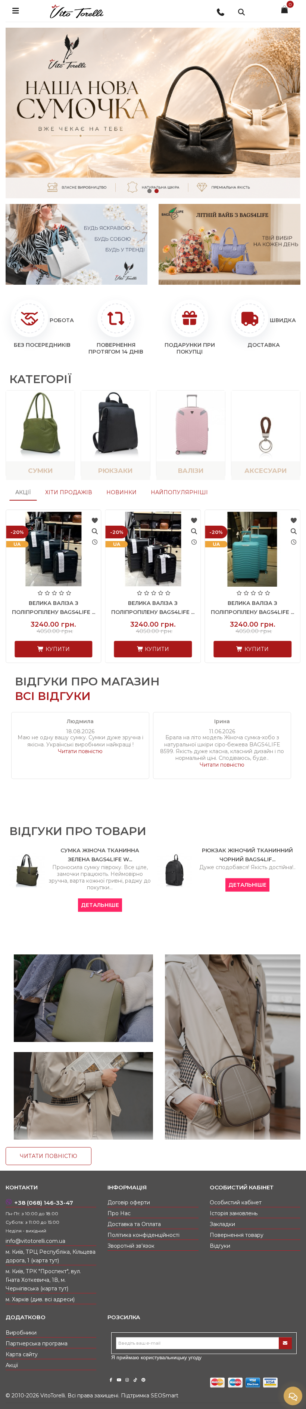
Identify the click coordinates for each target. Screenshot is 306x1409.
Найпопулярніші (179, 492)
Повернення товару (236, 1235)
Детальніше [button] (76, 905)
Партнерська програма (37, 1343)
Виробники (21, 1332)
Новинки (121, 492)
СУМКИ (40, 470)
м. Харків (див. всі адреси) (40, 1299)
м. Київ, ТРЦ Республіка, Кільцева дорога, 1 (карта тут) (51, 1256)
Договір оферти (128, 1202)
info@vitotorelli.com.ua (35, 1241)
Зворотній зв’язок (130, 1246)
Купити (57, 649)
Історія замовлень (233, 1213)
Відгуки (220, 1246)
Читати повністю (80, 751)
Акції (23, 492)
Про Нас (119, 1213)
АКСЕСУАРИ (265, 470)
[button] (149, 191)
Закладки (222, 1224)
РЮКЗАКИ (115, 470)
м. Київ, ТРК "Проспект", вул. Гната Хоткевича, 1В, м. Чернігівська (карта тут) (43, 1280)
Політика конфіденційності (143, 1235)
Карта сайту (22, 1354)
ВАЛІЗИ (190, 470)
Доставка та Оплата (134, 1224)
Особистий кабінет (236, 1202)
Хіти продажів (68, 492)
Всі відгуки (53, 696)
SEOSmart (164, 1395)
